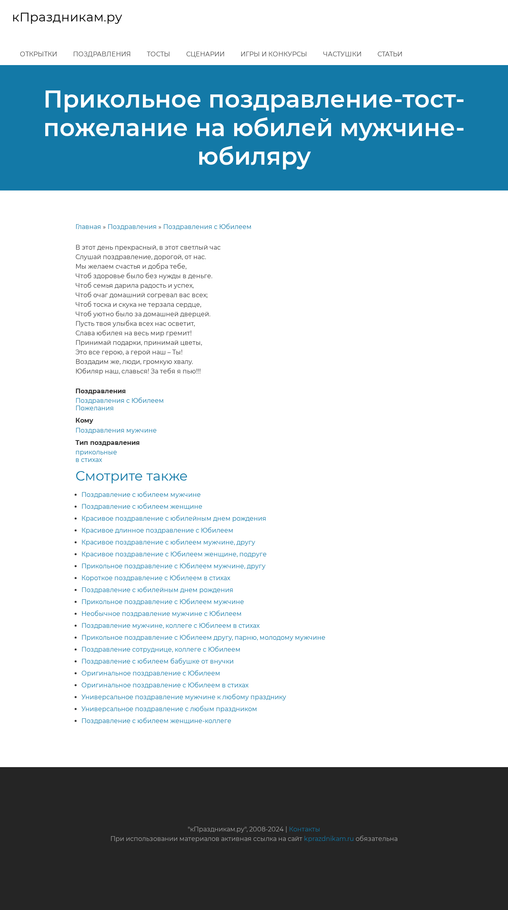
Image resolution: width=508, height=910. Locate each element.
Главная (88, 227)
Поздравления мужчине (116, 430)
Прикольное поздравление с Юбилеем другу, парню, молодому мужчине (203, 637)
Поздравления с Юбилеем (207, 227)
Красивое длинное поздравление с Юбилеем (157, 530)
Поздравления (102, 54)
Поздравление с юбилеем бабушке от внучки (157, 661)
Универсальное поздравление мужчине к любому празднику (183, 697)
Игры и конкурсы (274, 54)
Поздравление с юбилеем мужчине (141, 494)
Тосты (158, 54)
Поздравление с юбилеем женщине (141, 506)
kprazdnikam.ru (329, 839)
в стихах (88, 460)
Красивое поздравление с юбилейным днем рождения (173, 518)
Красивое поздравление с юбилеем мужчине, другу (168, 542)
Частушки (342, 54)
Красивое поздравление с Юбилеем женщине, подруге (174, 554)
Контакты (304, 829)
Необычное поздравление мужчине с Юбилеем (161, 614)
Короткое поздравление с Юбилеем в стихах (155, 578)
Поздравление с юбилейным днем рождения (157, 590)
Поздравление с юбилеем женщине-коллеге (156, 721)
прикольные (96, 452)
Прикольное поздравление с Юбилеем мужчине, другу (173, 566)
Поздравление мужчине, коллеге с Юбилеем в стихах (170, 625)
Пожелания (94, 408)
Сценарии (205, 54)
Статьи (389, 54)
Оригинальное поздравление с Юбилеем (150, 673)
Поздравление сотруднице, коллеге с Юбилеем (161, 649)
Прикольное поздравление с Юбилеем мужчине (162, 602)
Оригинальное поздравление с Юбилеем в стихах (164, 685)
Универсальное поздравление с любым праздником (169, 709)
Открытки (38, 54)
